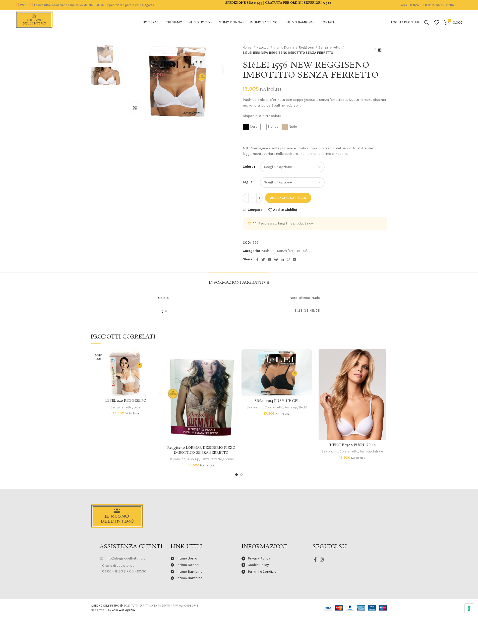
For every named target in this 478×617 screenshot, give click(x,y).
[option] (106, 54)
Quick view (157, 368)
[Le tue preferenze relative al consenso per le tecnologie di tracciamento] (469, 608)
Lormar (228, 459)
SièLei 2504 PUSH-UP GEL (276, 400)
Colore (248, 167)
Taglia (247, 182)
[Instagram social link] (321, 559)
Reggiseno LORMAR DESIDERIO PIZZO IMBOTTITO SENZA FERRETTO (201, 450)
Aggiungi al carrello (288, 198)
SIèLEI (307, 251)
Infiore (378, 451)
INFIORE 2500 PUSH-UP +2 (352, 445)
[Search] (427, 22)
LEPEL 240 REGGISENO (125, 400)
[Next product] (384, 50)
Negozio (262, 47)
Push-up (268, 251)
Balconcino (177, 459)
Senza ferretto (330, 47)
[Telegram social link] (294, 259)
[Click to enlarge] (135, 108)
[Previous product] (374, 50)
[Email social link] (269, 259)
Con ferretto (274, 407)
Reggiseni (306, 47)
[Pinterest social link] (276, 259)
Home (247, 47)
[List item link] (133, 558)
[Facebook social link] (257, 259)
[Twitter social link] (263, 259)
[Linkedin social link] (282, 259)
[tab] (239, 280)
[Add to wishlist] (157, 379)
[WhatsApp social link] (288, 259)
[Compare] (157, 357)
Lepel (137, 407)
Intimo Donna (284, 47)
